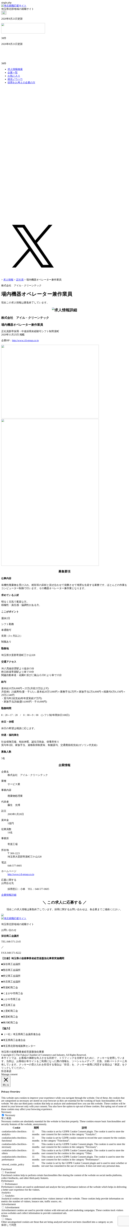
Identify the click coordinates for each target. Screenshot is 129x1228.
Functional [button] (6, 1169)
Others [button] (4, 1216)
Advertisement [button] (8, 1204)
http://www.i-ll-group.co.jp (25, 340)
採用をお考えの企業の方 (21, 82)
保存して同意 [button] (8, 1225)
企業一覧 (13, 72)
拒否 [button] (3, 1071)
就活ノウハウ (15, 79)
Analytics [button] (6, 1192)
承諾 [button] (8, 1071)
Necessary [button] (6, 1112)
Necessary (10, 1115)
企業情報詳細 (8, 894)
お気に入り (14, 76)
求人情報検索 (15, 69)
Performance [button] (7, 1181)
